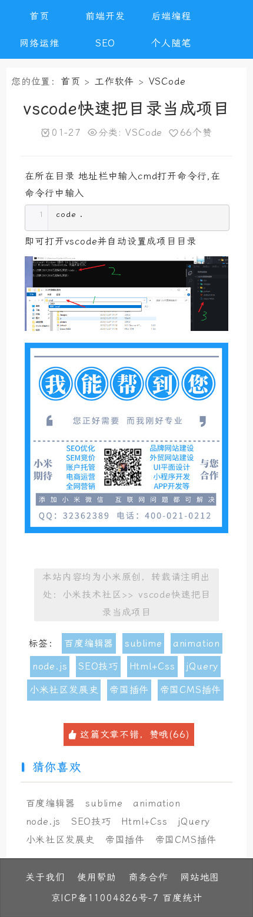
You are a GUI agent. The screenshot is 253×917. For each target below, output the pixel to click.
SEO (105, 43)
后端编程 (171, 16)
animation (196, 643)
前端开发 (105, 16)
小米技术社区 (92, 594)
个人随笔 (171, 43)
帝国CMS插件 (191, 689)
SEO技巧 (98, 666)
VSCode (167, 81)
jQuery (202, 666)
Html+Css (152, 666)
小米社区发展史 (64, 689)
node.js (50, 666)
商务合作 (148, 877)
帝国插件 (129, 689)
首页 (39, 16)
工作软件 (114, 81)
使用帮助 (96, 877)
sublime (143, 643)
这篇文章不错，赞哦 (134, 734)
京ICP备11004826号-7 (105, 897)
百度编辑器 (89, 643)
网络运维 (39, 43)
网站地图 (199, 877)
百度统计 (182, 897)
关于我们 (45, 877)
